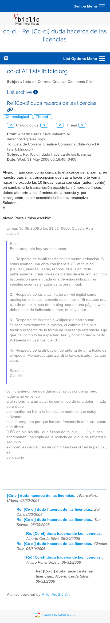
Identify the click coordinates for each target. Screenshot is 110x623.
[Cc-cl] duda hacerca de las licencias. (41, 496)
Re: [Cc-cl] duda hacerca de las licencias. (54, 509)
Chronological (18, 117)
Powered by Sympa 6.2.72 (58, 614)
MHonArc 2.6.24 (55, 595)
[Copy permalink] (10, 110)
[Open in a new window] (35, 92)
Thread (42, 117)
